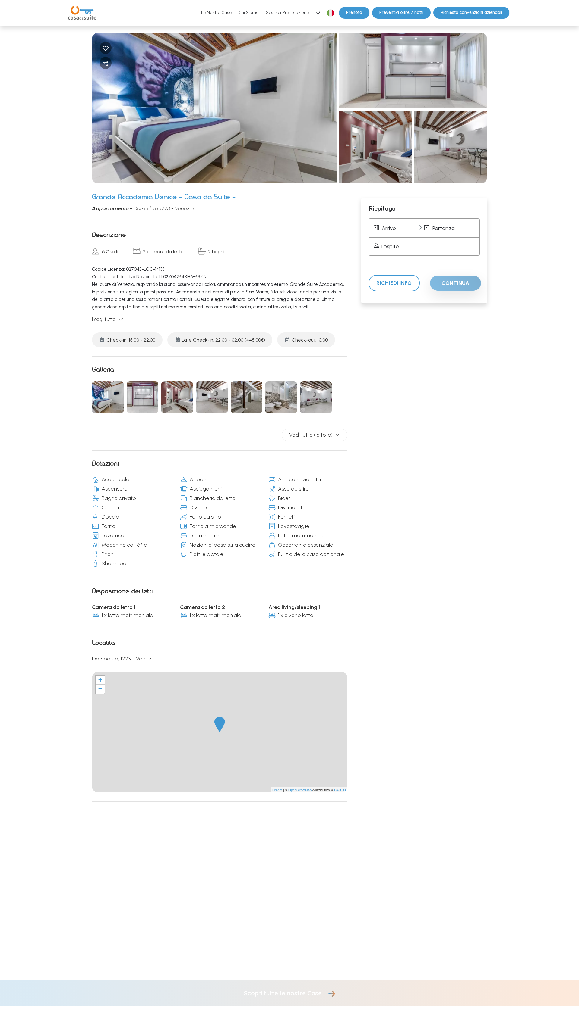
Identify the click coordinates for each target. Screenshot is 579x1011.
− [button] (100, 689)
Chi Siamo (249, 12)
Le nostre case (216, 12)
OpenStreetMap (300, 789)
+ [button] (100, 680)
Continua (455, 283)
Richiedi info (394, 283)
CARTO (340, 789)
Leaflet (277, 789)
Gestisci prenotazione (287, 12)
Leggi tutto (104, 319)
